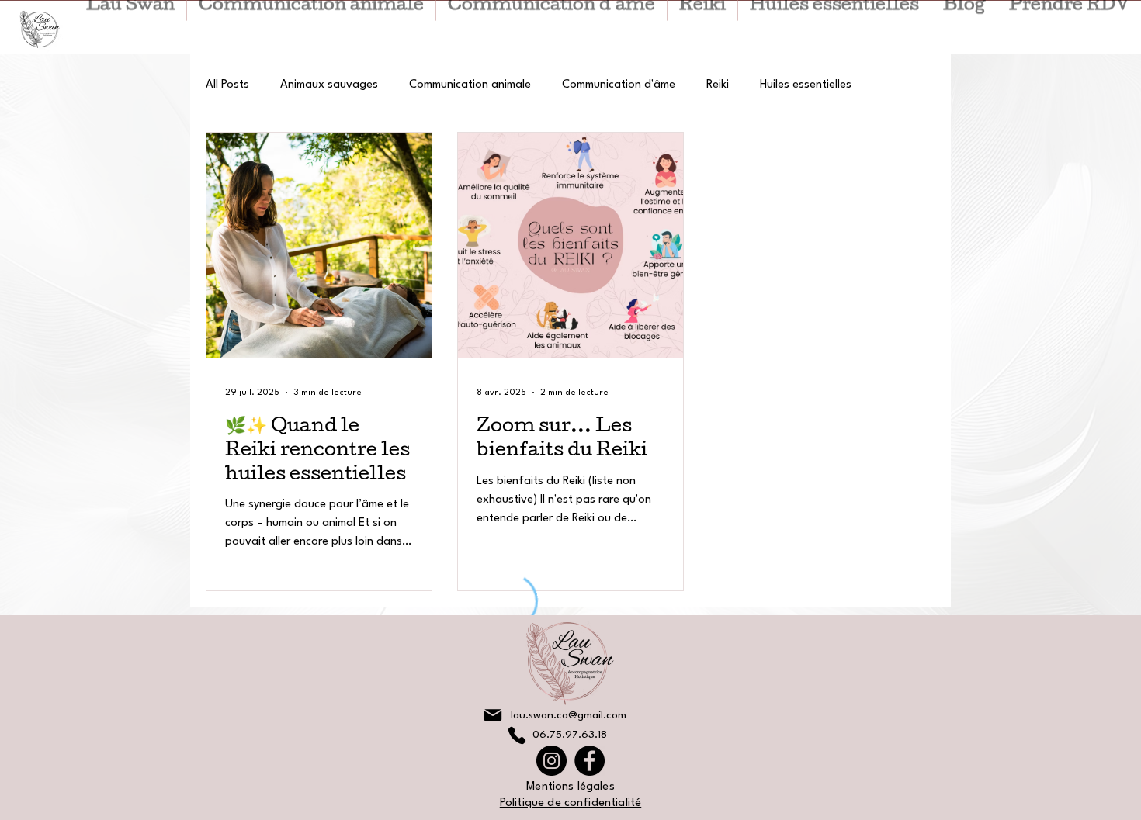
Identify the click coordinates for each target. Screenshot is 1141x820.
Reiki (717, 85)
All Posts (227, 85)
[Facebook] (589, 761)
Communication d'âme (618, 85)
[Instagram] (551, 761)
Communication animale (470, 85)
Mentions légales (570, 787)
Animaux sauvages (329, 85)
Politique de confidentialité (570, 803)
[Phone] (517, 735)
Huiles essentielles (805, 85)
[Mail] (493, 715)
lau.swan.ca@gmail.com (568, 715)
